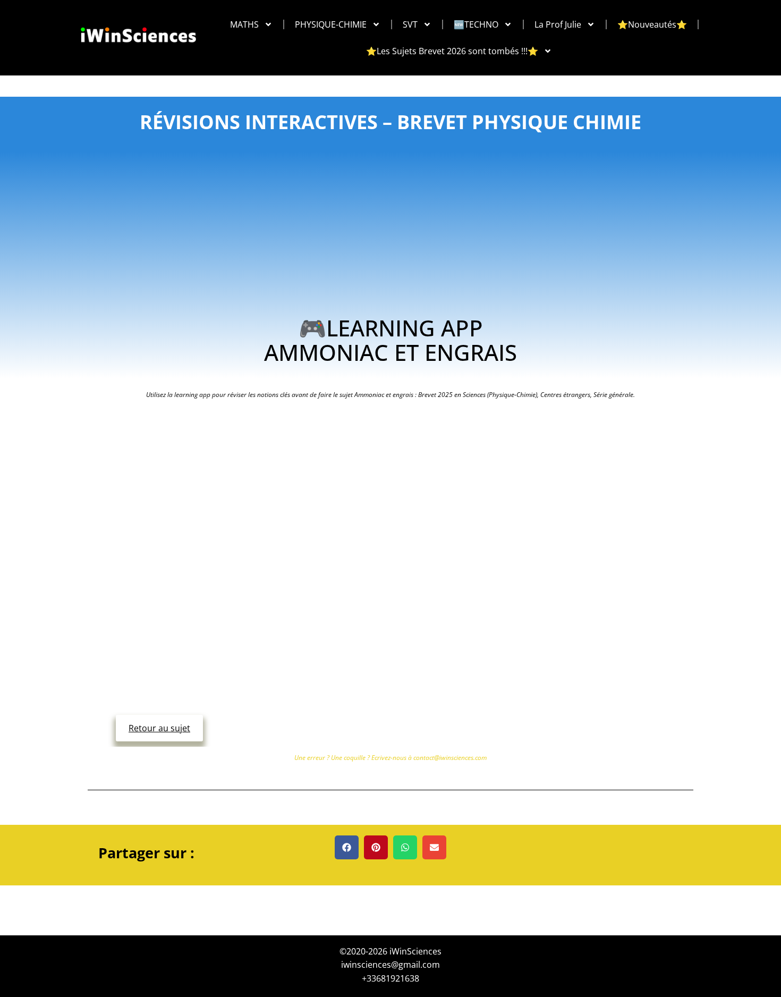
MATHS (244, 24)
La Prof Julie (557, 24)
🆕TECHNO (476, 24)
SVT (410, 24)
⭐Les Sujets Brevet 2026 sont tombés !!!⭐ (452, 51)
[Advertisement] (391, 236)
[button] (347, 847)
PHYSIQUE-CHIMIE (331, 24)
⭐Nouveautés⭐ (652, 24)
